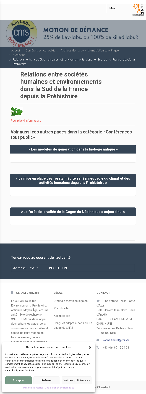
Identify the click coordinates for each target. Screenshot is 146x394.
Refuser (46, 380)
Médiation (19, 55)
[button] (90, 347)
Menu (112, 8)
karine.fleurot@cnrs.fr (116, 340)
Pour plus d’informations (26, 120)
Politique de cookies (33, 388)
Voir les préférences (77, 380)
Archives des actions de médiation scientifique (90, 50)
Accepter (18, 380)
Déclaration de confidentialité (59, 388)
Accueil (15, 50)
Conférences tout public (40, 50)
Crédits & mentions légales (71, 301)
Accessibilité (62, 316)
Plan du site (61, 308)
